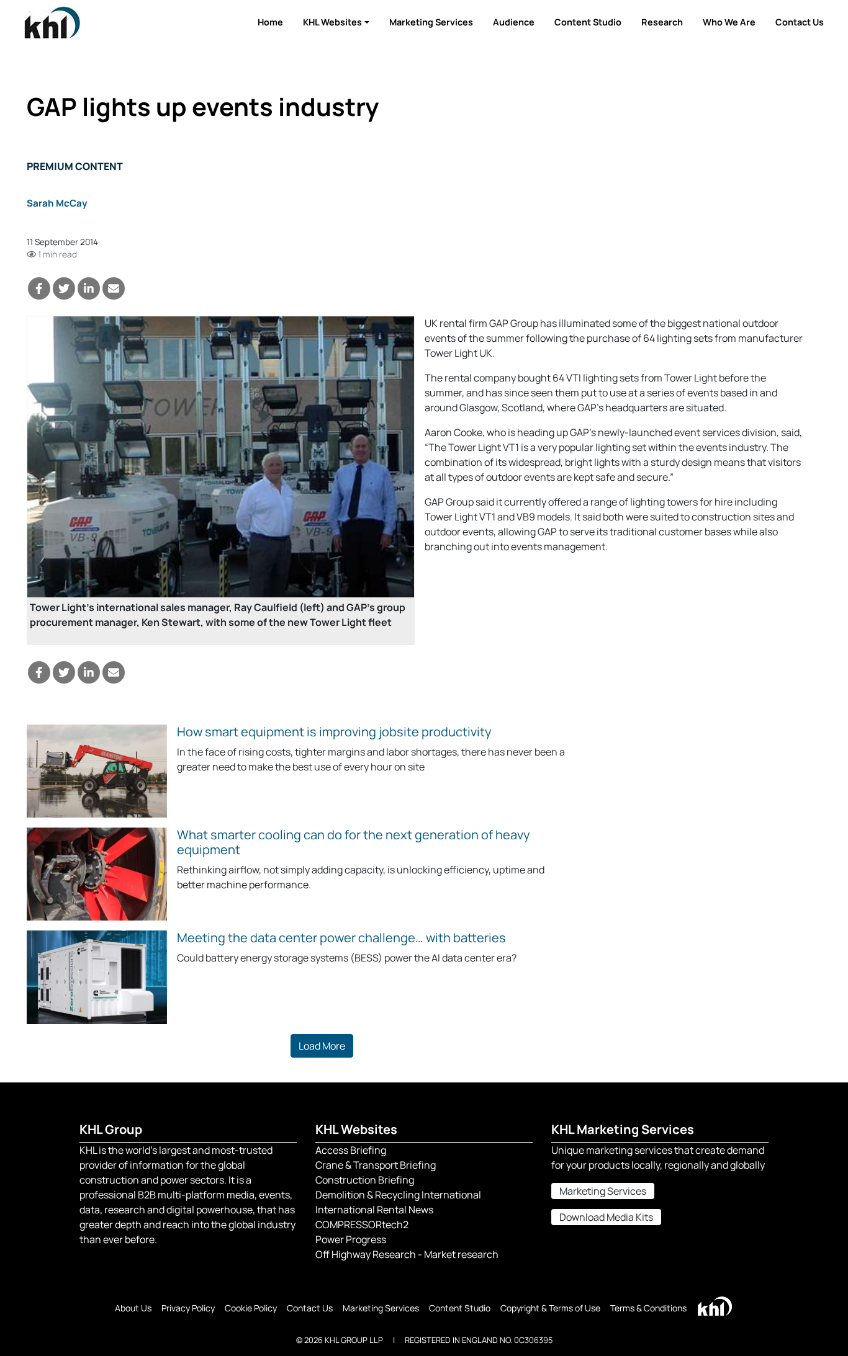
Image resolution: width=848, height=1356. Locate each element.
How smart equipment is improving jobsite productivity (334, 731)
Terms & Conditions (648, 1308)
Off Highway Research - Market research (406, 1254)
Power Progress (350, 1239)
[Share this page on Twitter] (64, 288)
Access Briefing (350, 1150)
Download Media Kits (606, 1217)
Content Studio (587, 22)
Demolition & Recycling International (398, 1195)
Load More (322, 1046)
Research (662, 22)
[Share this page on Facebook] (39, 288)
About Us (133, 1308)
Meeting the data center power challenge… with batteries (341, 937)
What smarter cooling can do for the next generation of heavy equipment (353, 842)
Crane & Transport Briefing (375, 1165)
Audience (514, 22)
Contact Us (799, 22)
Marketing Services (431, 22)
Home (270, 22)
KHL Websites (332, 22)
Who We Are (729, 22)
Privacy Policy (188, 1308)
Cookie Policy (251, 1308)
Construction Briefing (364, 1180)
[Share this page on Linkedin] (89, 288)
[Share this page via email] (113, 288)
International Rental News (374, 1209)
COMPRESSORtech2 (361, 1224)
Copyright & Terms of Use (550, 1308)
